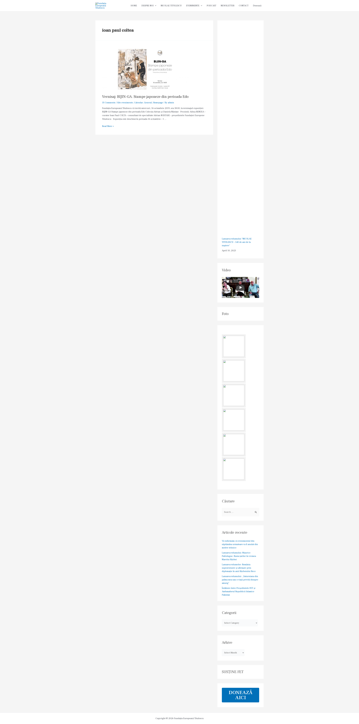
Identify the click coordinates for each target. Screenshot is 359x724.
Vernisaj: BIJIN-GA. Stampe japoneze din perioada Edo (145, 96)
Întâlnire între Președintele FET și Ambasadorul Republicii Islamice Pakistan (238, 591)
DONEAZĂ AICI (240, 695)
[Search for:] (240, 512)
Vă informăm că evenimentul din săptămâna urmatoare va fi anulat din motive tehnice (240, 544)
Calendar (138, 102)
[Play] (240, 287)
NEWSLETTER (227, 5)
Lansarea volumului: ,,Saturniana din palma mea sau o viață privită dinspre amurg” (240, 579)
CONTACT (243, 5)
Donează (257, 5)
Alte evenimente (125, 102)
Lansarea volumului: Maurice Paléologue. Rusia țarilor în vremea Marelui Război (239, 556)
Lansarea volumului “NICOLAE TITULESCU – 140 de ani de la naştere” (237, 242)
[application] (155, 5)
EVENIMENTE (192, 5)
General (148, 102)
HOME (134, 5)
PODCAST (211, 5)
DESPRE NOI (147, 5)
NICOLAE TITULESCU (171, 5)
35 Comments (108, 102)
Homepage (158, 102)
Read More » (108, 126)
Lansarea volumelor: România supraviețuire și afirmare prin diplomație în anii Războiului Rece (239, 568)
